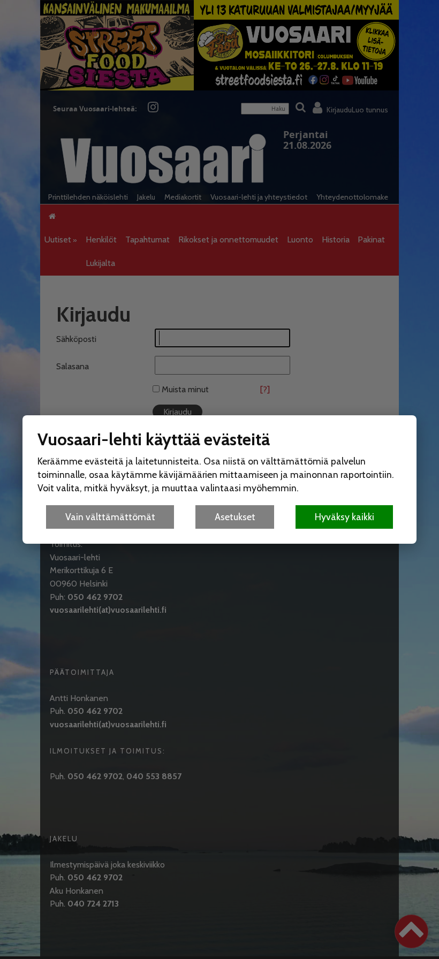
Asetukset (235, 516)
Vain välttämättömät (110, 516)
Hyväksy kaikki (344, 516)
